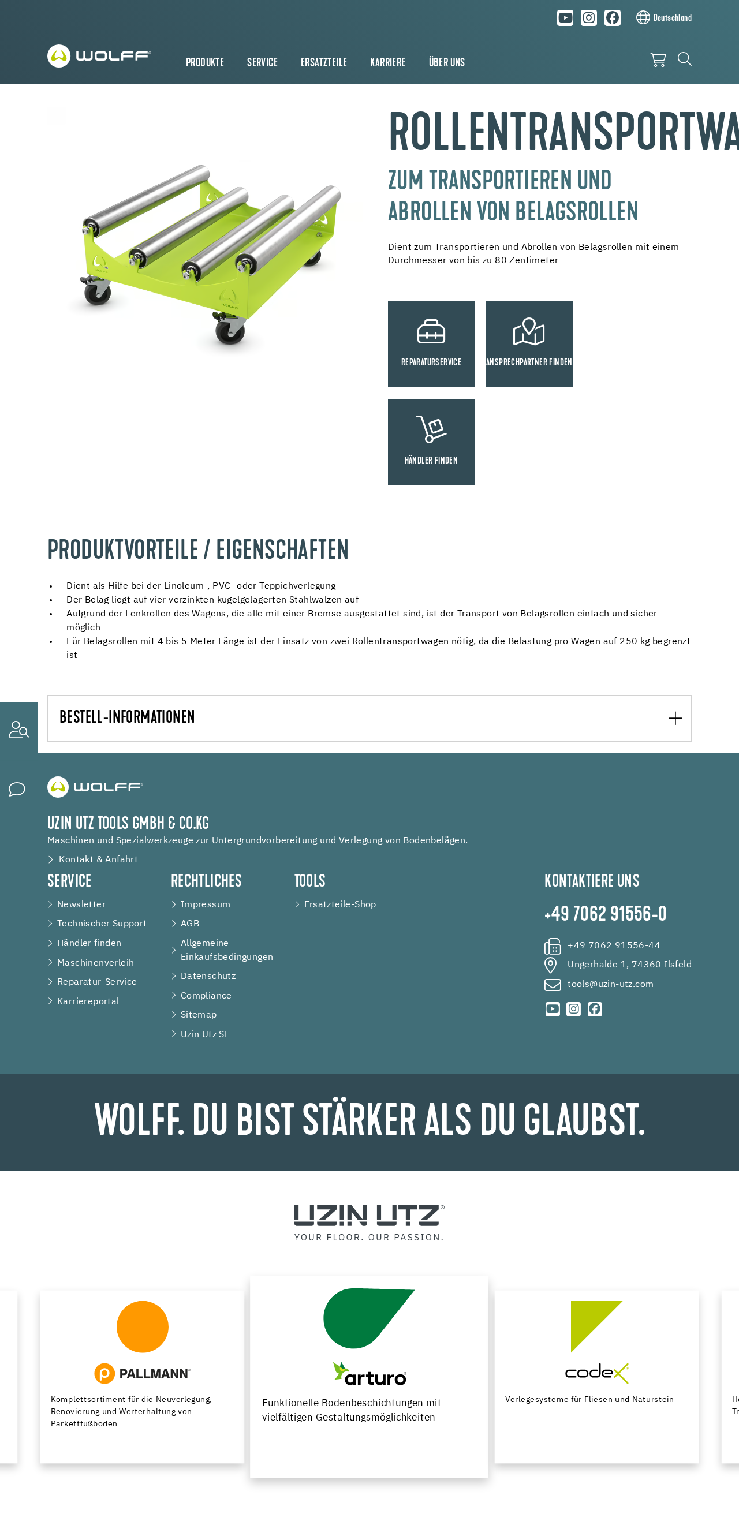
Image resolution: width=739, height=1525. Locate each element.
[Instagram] (589, 18)
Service (262, 63)
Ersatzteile (324, 63)
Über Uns (447, 63)
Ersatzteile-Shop (340, 904)
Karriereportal (88, 1001)
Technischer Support (102, 924)
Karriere (387, 63)
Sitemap (199, 1015)
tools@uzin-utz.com (611, 984)
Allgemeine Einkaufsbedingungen (227, 950)
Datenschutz (208, 976)
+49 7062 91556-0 (605, 916)
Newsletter (81, 904)
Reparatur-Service (97, 982)
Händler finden (89, 943)
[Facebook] (612, 18)
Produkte (205, 63)
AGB (190, 924)
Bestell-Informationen (127, 718)
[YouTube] (566, 18)
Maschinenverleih (95, 963)
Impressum (206, 904)
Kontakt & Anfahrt (98, 859)
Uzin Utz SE (205, 1034)
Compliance (206, 996)
